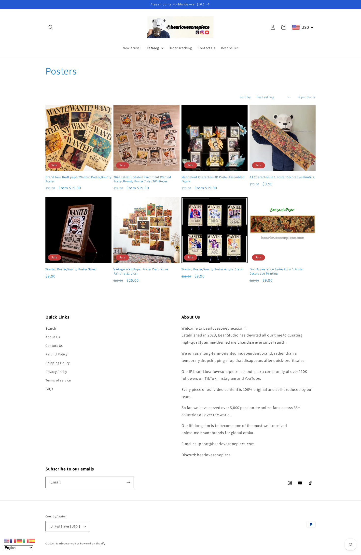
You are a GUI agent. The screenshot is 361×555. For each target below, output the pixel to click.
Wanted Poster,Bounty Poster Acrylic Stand (212, 269)
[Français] (13, 540)
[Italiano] (26, 540)
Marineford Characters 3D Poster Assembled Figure (212, 179)
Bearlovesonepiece (68, 543)
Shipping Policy (57, 363)
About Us (52, 337)
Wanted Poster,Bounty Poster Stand (71, 269)
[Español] (32, 540)
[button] (50, 27)
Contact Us (54, 345)
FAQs (49, 389)
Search (50, 328)
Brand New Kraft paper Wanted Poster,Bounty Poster (78, 179)
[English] (7, 540)
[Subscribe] (128, 482)
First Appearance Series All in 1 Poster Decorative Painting (277, 271)
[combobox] (303, 27)
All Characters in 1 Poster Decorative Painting (282, 177)
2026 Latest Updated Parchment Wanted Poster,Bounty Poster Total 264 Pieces (142, 179)
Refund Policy (56, 354)
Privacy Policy (56, 371)
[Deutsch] (19, 540)
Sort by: (245, 97)
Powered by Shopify (92, 543)
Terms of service (58, 380)
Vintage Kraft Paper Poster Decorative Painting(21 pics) (140, 271)
